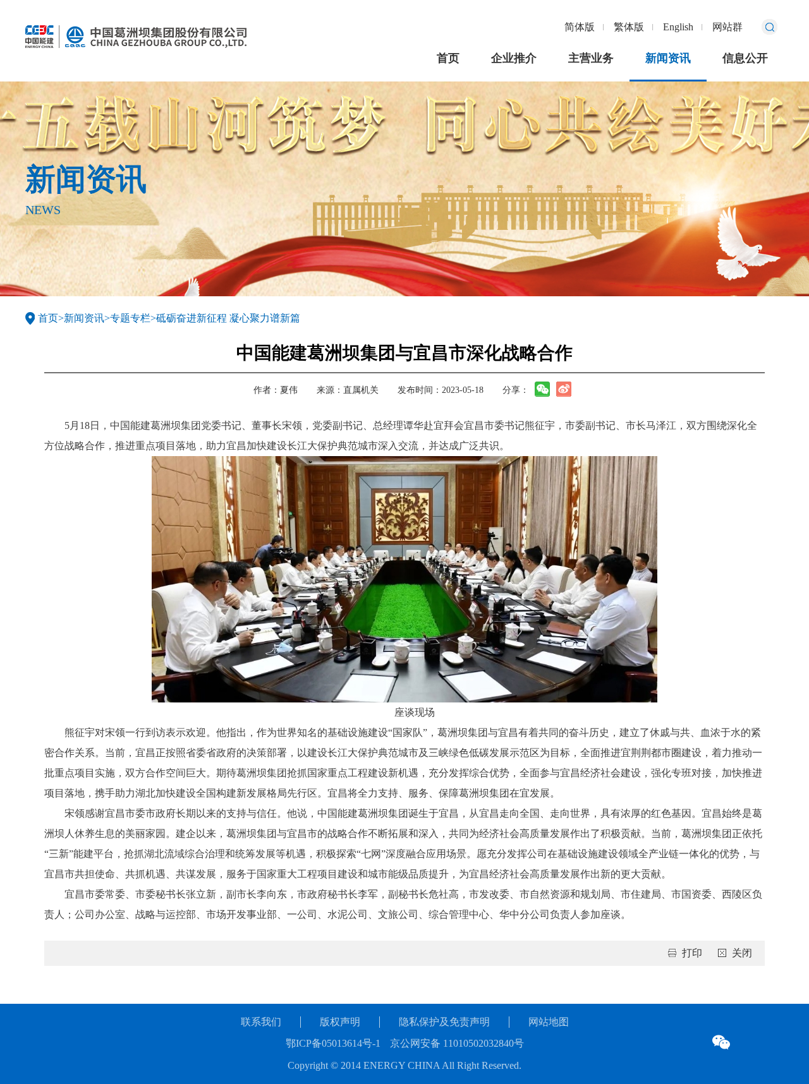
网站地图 (548, 1021)
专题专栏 (130, 318)
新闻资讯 (668, 58)
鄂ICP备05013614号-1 (333, 1043)
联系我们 (261, 1021)
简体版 (579, 26)
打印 (692, 953)
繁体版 (629, 26)
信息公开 (745, 58)
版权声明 (340, 1021)
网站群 (727, 26)
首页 (448, 58)
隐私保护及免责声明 (444, 1021)
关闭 (742, 953)
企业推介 (514, 58)
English (678, 26)
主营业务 (591, 58)
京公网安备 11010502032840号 (457, 1043)
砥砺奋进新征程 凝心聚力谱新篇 (228, 318)
